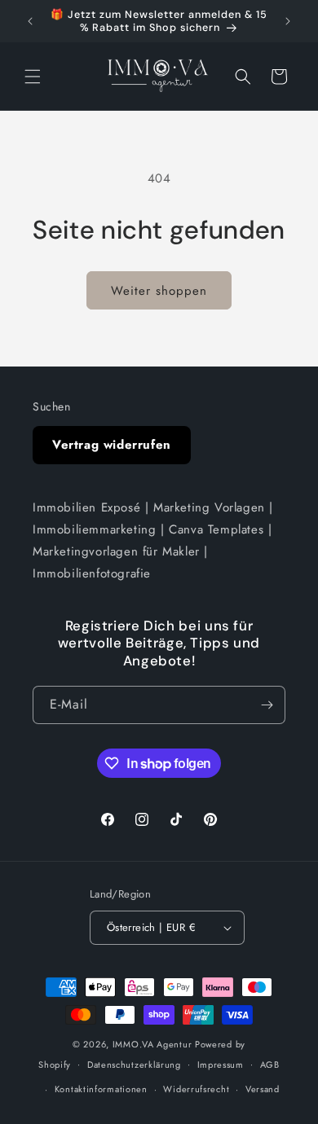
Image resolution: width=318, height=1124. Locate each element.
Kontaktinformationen (101, 1088)
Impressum (220, 1064)
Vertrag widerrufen (111, 445)
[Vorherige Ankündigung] (30, 21)
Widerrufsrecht (196, 1088)
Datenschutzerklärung (134, 1064)
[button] (33, 76)
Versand (262, 1088)
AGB (270, 1064)
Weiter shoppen (159, 291)
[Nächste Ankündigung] (288, 21)
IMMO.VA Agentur (154, 1044)
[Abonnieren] (267, 705)
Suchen (52, 406)
